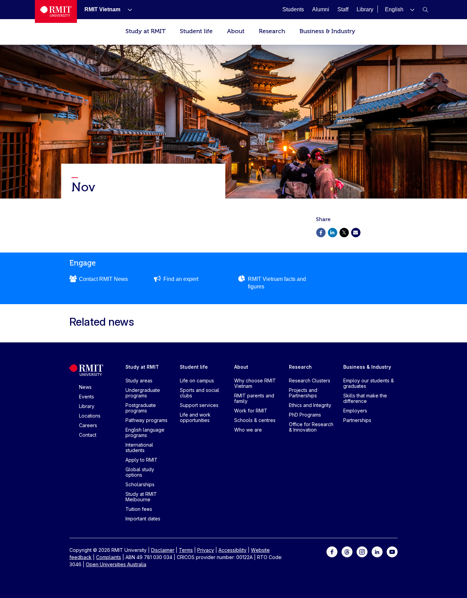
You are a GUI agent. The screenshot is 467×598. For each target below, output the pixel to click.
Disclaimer (162, 550)
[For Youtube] (392, 551)
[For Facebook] (331, 551)
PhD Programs (305, 415)
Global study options (139, 472)
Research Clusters (309, 380)
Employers (355, 410)
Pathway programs (146, 420)
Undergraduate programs (142, 392)
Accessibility (232, 550)
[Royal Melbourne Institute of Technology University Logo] (56, 11)
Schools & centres (255, 420)
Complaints (108, 557)
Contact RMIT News (103, 279)
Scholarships (140, 484)
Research (272, 31)
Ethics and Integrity (310, 405)
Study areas (138, 380)
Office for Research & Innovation (311, 427)
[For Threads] (347, 551)
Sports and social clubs (199, 392)
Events (86, 396)
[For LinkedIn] (377, 551)
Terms (186, 550)
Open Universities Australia (116, 564)
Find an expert (180, 279)
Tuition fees (138, 509)
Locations (90, 416)
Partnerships (357, 420)
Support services (199, 405)
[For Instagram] (362, 551)
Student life (196, 31)
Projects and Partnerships (303, 392)
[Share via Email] (355, 232)
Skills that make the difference (365, 398)
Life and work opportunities (195, 417)
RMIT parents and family (254, 398)
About (235, 31)
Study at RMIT (145, 31)
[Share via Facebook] (321, 232)
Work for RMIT (250, 410)
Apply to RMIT (141, 460)
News (85, 387)
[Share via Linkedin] (332, 232)
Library (86, 406)
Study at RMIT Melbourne (141, 496)
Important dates (142, 518)
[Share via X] (344, 232)
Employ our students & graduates (368, 383)
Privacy (205, 550)
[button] (399, 9)
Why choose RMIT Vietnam (255, 383)
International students (139, 447)
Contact (87, 435)
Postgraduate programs (140, 407)
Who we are (248, 430)
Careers (88, 425)
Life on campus (197, 380)
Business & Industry (327, 31)
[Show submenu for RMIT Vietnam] (127, 9)
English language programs (144, 432)
